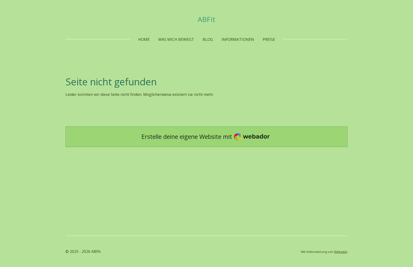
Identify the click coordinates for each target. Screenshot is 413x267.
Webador (341, 252)
